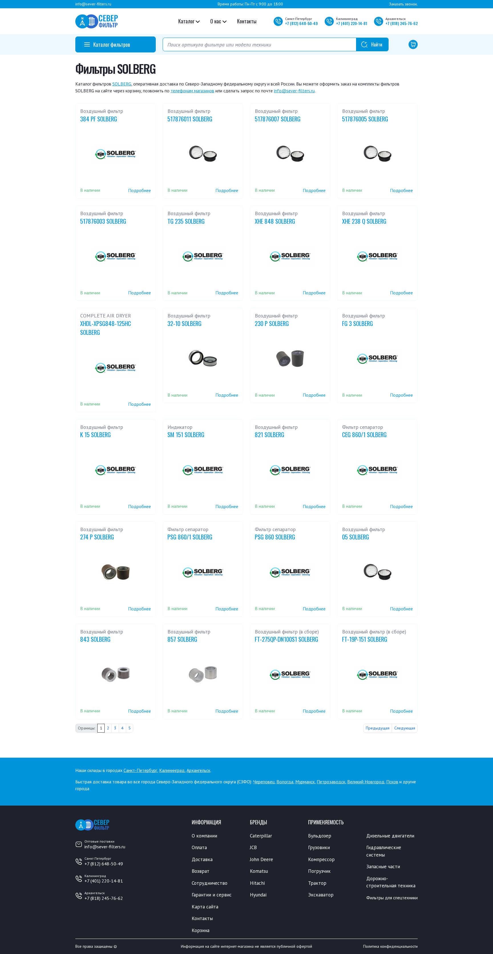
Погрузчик (319, 871)
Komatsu (259, 871)
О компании (204, 836)
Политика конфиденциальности (390, 946)
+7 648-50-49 (301, 23)
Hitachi (257, 883)
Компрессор (321, 859)
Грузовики (319, 847)
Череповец (263, 781)
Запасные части (383, 866)
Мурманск (305, 781)
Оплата (199, 847)
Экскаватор (321, 895)
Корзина (200, 930)
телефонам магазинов (192, 90)
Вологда (284, 781)
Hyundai (258, 895)
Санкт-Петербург (140, 770)
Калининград (172, 770)
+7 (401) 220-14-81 (103, 881)
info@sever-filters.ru (93, 4)
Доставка (202, 859)
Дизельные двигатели (390, 836)
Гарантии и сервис (212, 895)
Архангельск (198, 770)
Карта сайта (205, 907)
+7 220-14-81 (351, 23)
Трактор (317, 883)
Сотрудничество (209, 883)
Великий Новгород (365, 781)
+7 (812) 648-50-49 (103, 864)
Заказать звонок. (403, 4)
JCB (253, 847)
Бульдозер (319, 836)
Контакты (246, 21)
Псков (392, 781)
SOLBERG (121, 84)
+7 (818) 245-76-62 (103, 898)
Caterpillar (261, 836)
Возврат (200, 871)
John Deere (261, 859)
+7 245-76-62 (401, 23)
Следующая (404, 728)
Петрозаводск (331, 781)
